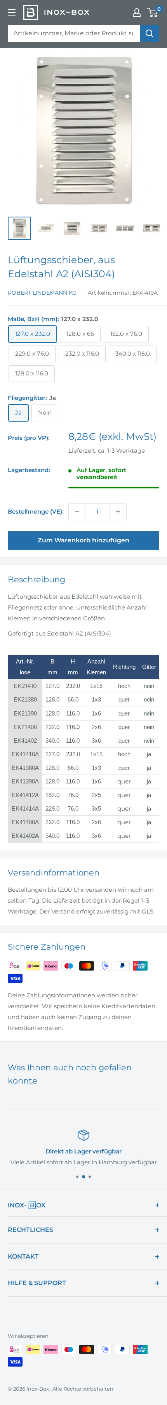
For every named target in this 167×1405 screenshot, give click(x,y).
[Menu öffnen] (12, 12)
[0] (153, 12)
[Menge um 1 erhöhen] (118, 512)
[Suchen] (149, 33)
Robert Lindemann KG (42, 292)
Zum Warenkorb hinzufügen (83, 540)
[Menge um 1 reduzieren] (77, 512)
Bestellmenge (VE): (36, 511)
